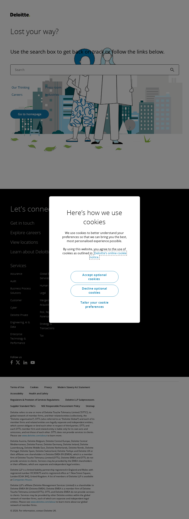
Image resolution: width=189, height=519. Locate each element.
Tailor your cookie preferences (94, 304)
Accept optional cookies (94, 277)
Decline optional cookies (94, 290)
